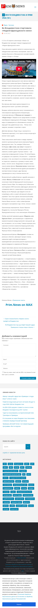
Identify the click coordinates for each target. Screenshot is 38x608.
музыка (31, 485)
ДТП (32, 464)
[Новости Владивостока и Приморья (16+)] (15, 7)
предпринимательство (24, 492)
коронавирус (7, 485)
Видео (6, 25)
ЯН (24, 474)
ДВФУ (26, 464)
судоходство (19, 499)
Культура (11, 25)
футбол (6, 506)
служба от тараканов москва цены (14, 453)
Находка (28, 467)
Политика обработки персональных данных (18, 564)
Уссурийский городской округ (12, 474)
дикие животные (8, 481)
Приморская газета (18, 300)
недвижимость (8, 488)
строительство (28, 495)
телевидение (30, 499)
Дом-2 (5, 467)
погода (24, 488)
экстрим (6, 509)
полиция (6, 492)
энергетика (14, 509)
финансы (26, 502)
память (17, 488)
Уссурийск (23, 471)
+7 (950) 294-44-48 (21, 558)
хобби (12, 506)
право (13, 492)
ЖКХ (11, 467)
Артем (10, 464)
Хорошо (19, 604)
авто (28, 474)
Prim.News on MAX (19, 305)
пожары (31, 488)
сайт (22, 571)
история (25, 481)
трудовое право (16, 502)
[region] (19, 591)
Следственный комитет (10, 471)
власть (6, 478)
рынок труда (17, 495)
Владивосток (18, 464)
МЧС (22, 467)
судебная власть (8, 499)
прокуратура (7, 495)
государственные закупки (17, 478)
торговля (6, 502)
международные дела (20, 485)
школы (31, 506)
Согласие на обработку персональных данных (19, 566)
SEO (5, 464)
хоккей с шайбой (21, 506)
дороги (18, 481)
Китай (16, 467)
